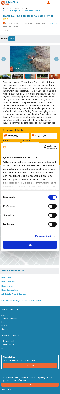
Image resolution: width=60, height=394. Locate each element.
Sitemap (4, 329)
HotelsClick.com (10, 3)
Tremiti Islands (22, 8)
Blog (3, 322)
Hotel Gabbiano (8, 281)
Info (12, 38)
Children (26, 140)
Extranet (4, 348)
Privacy (4, 325)
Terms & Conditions (9, 318)
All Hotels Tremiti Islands (13, 294)
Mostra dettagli (43, 236)
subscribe (30, 365)
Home (5, 8)
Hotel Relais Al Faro (9, 290)
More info (6, 389)
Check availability (13, 130)
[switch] (52, 206)
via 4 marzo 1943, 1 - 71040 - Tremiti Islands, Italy (25, 23)
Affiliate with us (7, 345)
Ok (30, 384)
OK (30, 245)
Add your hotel (7, 341)
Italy (12, 8)
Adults (6, 140)
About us (5, 315)
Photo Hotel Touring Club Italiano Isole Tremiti (21, 300)
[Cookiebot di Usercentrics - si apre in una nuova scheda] (44, 147)
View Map (53, 23)
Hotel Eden (6, 277)
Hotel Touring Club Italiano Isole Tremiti (21, 10)
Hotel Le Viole (7, 286)
